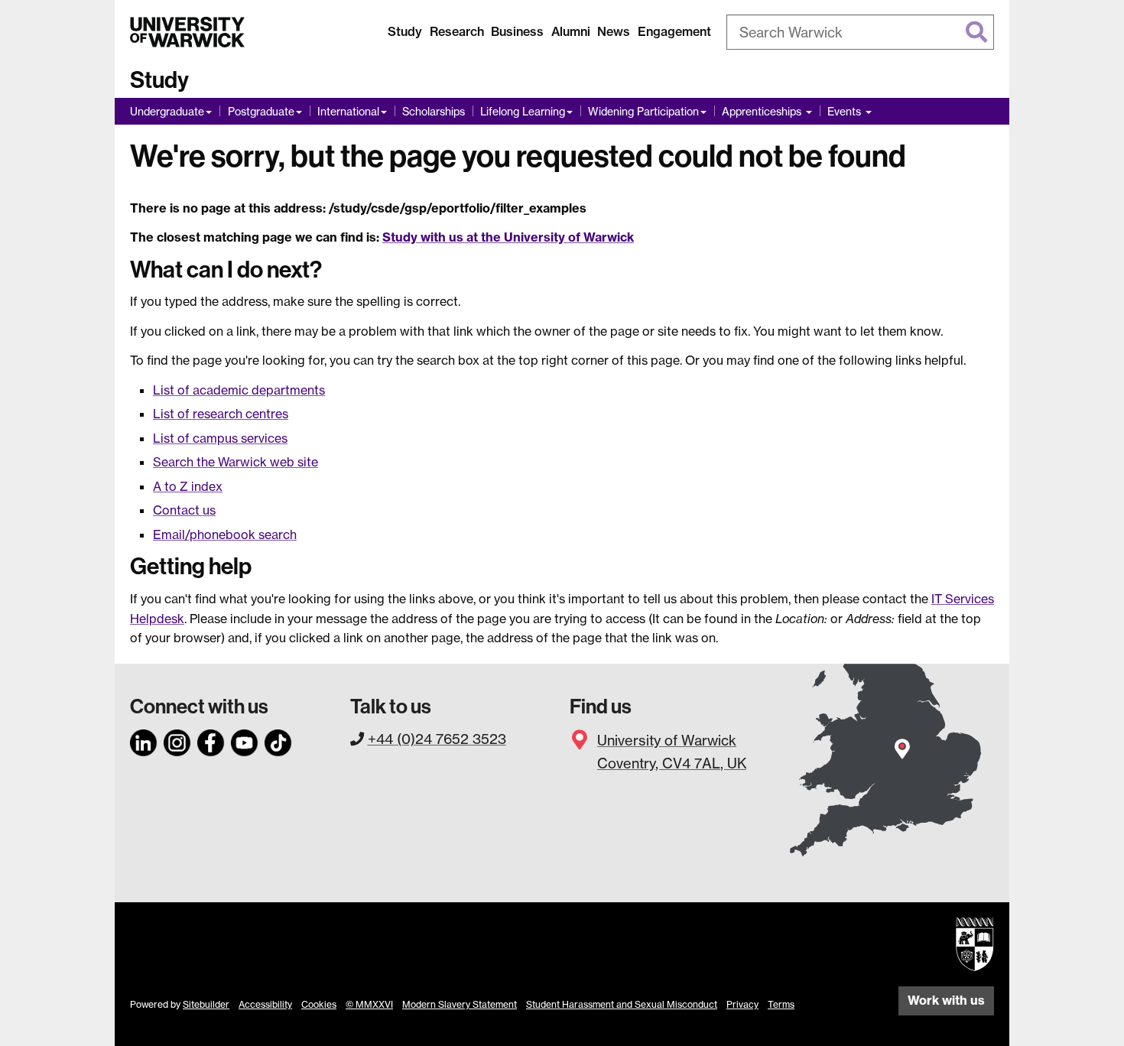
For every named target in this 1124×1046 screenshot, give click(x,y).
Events (845, 111)
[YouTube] (244, 740)
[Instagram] (177, 740)
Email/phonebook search (225, 534)
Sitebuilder (206, 1004)
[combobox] (860, 32)
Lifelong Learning (522, 111)
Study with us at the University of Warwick (508, 237)
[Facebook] (211, 740)
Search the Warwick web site (235, 461)
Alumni (570, 31)
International (348, 111)
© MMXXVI (369, 1004)
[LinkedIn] (144, 740)
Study (405, 31)
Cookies (318, 1004)
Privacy (742, 1004)
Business (517, 31)
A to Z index (188, 486)
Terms (781, 1004)
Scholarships (433, 111)
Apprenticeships (763, 111)
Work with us (946, 1000)
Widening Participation (643, 111)
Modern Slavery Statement (459, 1004)
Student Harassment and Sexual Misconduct (621, 1004)
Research (457, 31)
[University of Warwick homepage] (187, 32)
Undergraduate (167, 111)
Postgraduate (261, 111)
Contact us (184, 510)
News (613, 31)
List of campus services (220, 438)
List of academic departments (239, 390)
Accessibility (265, 1004)
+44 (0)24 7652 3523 (437, 738)
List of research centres (220, 413)
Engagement (674, 31)
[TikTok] (278, 740)
